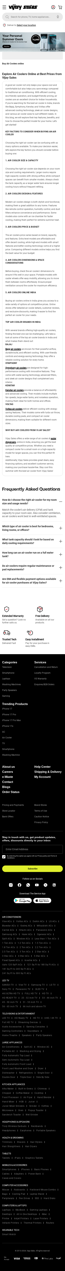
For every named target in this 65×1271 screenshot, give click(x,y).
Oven (20, 1110)
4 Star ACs (23, 956)
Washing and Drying (30, 1051)
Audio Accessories (12, 1026)
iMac (44, 1214)
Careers (7, 771)
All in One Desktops (27, 1214)
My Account (42, 776)
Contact (7, 781)
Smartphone (8, 673)
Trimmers (7, 1142)
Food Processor (10, 1097)
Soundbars (33, 1031)
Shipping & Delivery (48, 771)
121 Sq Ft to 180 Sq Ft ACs (41, 964)
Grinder (33, 1106)
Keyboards (19, 1189)
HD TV (45, 993)
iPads (18, 1158)
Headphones (9, 1130)
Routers (50, 1223)
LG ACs (53, 921)
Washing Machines (11, 684)
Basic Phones (41, 1169)
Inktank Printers (10, 1223)
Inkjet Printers (21, 1218)
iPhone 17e (7, 726)
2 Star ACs (40, 951)
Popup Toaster (36, 1110)
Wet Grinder (32, 1114)
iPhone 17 (7, 709)
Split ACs (7, 938)
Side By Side (42, 1077)
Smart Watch (9, 1234)
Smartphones (9, 1169)
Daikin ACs (38, 921)
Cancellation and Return (46, 667)
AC (3, 732)
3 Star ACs (7, 956)
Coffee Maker (23, 1093)
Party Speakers (9, 690)
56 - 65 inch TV (10, 1006)
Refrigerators (26, 1073)
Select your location (26, 25)
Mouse (5, 1189)
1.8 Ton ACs (8, 947)
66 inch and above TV (34, 1006)
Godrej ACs (26, 925)
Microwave (8, 1110)
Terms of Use (40, 811)
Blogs (6, 786)
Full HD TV (8, 1022)
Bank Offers (7, 816)
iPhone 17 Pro (9, 714)
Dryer (41, 1068)
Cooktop (39, 1093)
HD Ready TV (21, 1018)
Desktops (7, 1214)
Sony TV (6, 989)
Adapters (19, 1174)
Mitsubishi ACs (45, 925)
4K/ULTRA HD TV (11, 993)
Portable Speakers (46, 1130)
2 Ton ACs (25, 947)
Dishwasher (8, 1073)
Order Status (11, 792)
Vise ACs (7, 921)
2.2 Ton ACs (41, 947)
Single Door (44, 1073)
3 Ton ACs (25, 951)
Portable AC (8, 1051)
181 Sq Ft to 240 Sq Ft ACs (16, 969)
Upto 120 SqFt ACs (12, 964)
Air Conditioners (10, 1047)
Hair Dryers (31, 1146)
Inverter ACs (31, 960)
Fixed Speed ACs (11, 960)
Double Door (8, 1077)
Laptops (6, 678)
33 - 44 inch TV (50, 998)
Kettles (45, 1106)
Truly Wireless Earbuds (14, 1126)
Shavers (21, 1142)
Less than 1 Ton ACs (45, 938)
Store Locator (8, 811)
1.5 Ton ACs (41, 943)
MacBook (20, 1210)
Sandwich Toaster (11, 1114)
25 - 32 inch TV (29, 998)
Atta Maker (8, 1088)
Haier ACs (27, 934)
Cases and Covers (11, 1178)
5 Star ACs (39, 956)
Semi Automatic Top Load (16, 1060)
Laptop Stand (37, 1194)
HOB (21, 1101)
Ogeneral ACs (44, 934)
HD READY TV (9, 998)
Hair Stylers (36, 1142)
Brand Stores (40, 805)
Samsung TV (38, 985)
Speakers (26, 1035)
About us (8, 766)
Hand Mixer (8, 1101)
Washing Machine (11, 755)
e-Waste (7, 776)
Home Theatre (9, 1035)
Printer (5, 1218)
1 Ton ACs (7, 943)
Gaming (6, 696)
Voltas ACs (22, 921)
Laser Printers (40, 1218)
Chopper (6, 1093)
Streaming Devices (28, 1022)
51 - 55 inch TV (31, 1002)
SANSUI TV (8, 985)
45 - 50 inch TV (10, 1002)
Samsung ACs (9, 934)
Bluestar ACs (9, 925)
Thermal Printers (32, 1223)
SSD (37, 1198)
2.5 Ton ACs (8, 951)
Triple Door (26, 1077)
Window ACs (23, 938)
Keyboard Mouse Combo (43, 1189)
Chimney (42, 1088)
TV (3, 743)
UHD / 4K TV (51, 1018)
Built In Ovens (25, 1088)
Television (7, 667)
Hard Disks (49, 1198)
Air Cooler (7, 737)
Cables (5, 1174)
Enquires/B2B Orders (44, 684)
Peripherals (8, 1198)
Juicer (31, 1101)
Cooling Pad (18, 1194)
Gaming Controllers (12, 1031)
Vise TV (23, 985)
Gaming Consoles (35, 1026)
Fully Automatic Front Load (16, 1064)
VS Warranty (40, 678)
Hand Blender (44, 1097)
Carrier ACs (8, 930)
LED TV (6, 1018)
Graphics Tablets (34, 1158)
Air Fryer (27, 1097)
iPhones (25, 1169)
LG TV (52, 985)
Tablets (6, 1158)
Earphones (26, 1130)
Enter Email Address (17, 849)
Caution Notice (41, 816)
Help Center (42, 766)
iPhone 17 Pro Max (11, 720)
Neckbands (37, 1126)
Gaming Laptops (38, 1210)
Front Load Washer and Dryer (17, 1068)
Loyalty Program (42, 673)
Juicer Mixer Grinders (13, 1106)
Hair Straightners (11, 1146)
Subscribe (32, 868)
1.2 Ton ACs (24, 943)
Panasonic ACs (44, 930)
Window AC (43, 1047)
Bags (4, 1194)
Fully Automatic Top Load (15, 1055)
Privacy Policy (41, 822)
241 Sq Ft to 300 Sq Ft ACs (16, 973)
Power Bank (34, 1174)
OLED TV (39, 989)
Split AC (28, 1047)
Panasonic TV (23, 989)
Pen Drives (24, 1198)
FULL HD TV (31, 993)
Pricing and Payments (13, 805)
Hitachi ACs (25, 930)
